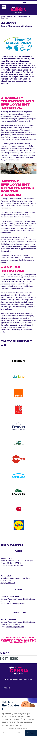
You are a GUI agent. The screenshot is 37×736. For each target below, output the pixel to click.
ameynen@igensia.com (14, 565)
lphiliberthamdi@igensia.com (16, 603)
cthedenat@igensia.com (15, 627)
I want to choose (18, 733)
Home (3, 16)
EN (24, 3)
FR (29, 3)
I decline (6, 733)
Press (7, 688)
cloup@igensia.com (8, 583)
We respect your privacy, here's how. (12, 725)
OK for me (30, 733)
